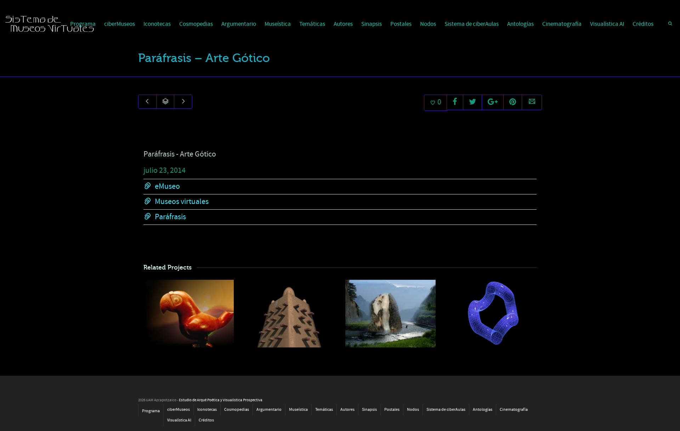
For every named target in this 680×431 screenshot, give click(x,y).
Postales (401, 24)
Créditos (643, 24)
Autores (343, 24)
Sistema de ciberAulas (471, 24)
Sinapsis (371, 24)
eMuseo (167, 186)
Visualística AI (607, 24)
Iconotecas (157, 24)
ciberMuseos (119, 24)
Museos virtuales (182, 202)
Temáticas (312, 24)
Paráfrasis (170, 217)
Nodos (428, 24)
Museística (278, 24)
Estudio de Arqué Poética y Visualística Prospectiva (220, 400)
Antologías (520, 24)
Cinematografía (562, 24)
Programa (151, 411)
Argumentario (238, 24)
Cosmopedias (196, 24)
